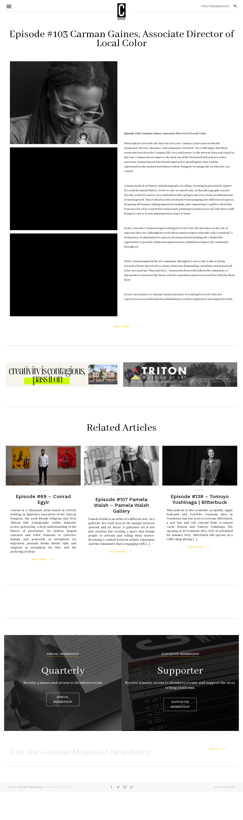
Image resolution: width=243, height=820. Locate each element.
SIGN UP (213, 748)
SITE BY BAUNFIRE (224, 787)
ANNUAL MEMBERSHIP (62, 699)
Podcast (43, 490)
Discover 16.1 (121, 493)
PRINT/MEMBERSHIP (215, 6)
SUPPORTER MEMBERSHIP (180, 704)
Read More (39, 559)
